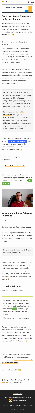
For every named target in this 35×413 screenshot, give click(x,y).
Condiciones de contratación (17, 409)
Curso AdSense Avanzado (15, 166)
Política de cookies (27, 405)
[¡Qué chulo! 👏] (6, 382)
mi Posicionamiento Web (9, 2)
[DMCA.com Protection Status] (17, 394)
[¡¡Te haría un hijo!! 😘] (7, 382)
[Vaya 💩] (3, 382)
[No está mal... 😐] (5, 382)
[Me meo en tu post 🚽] (2, 382)
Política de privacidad (15, 405)
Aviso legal (5, 405)
